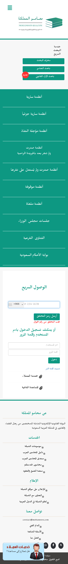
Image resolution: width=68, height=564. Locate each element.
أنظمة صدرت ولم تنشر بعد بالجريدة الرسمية (34, 151)
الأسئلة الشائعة (34, 532)
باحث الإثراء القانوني (45, 76)
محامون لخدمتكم (33, 465)
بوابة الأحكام (34, 256)
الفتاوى (34, 238)
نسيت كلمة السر (53, 369)
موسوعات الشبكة (33, 446)
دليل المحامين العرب (33, 452)
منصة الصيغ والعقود (33, 471)
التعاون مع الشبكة (33, 495)
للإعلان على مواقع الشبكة (33, 489)
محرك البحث (44, 60)
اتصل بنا (34, 538)
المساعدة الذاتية (30, 388)
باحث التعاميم (43, 68)
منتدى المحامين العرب (33, 459)
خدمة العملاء (30, 376)
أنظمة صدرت (34, 170)
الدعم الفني (34, 526)
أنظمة (34, 97)
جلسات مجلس (34, 221)
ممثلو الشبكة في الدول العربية (33, 502)
